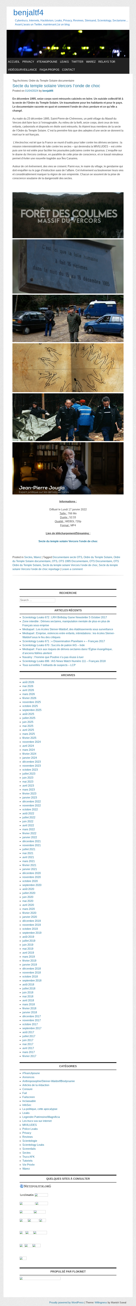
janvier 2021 (29, 869)
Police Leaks (30, 1128)
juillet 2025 (28, 718)
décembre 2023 (31, 761)
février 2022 (29, 833)
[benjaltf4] (68, 57)
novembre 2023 (31, 765)
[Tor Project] (23, 1233)
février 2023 (29, 793)
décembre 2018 (31, 968)
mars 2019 (28, 956)
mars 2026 (28, 694)
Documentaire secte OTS (67, 557)
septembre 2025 (31, 710)
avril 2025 (28, 730)
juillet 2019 (28, 940)
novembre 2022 (31, 805)
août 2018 (28, 984)
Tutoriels (27, 1160)
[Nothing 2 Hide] (23, 1259)
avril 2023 (28, 785)
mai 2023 (27, 781)
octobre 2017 (30, 1024)
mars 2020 (28, 909)
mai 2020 (27, 901)
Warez (91, 61)
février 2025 (29, 737)
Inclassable (29, 1101)
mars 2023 (28, 789)
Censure (27, 1089)
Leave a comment (72, 569)
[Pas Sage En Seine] (22, 1246)
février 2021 (29, 865)
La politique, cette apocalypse (39, 1109)
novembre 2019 (31, 924)
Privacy (28, 61)
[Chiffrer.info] (29, 1246)
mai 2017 (27, 1044)
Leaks (64, 61)
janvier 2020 (29, 916)
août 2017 (28, 1032)
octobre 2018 (30, 976)
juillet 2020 (28, 893)
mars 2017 (28, 1052)
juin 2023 (27, 777)
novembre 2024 (31, 741)
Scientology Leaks (33, 1144)
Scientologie (29, 1140)
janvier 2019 (29, 964)
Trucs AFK (28, 1156)
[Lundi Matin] (27, 1195)
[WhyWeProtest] (33, 1221)
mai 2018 (27, 996)
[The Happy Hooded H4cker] (29, 1233)
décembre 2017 (31, 1016)
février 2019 (29, 960)
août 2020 (28, 889)
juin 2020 (27, 897)
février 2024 (29, 753)
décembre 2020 (31, 873)
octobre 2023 (30, 769)
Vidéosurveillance (22, 69)
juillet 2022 (28, 817)
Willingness (101, 1302)
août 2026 (28, 682)
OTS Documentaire (100, 561)
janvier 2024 (29, 757)
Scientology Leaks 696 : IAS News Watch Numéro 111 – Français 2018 (64, 661)
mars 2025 (28, 733)
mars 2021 (28, 861)
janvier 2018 (29, 1012)
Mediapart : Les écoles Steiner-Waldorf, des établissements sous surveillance (67, 629)
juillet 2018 (28, 988)
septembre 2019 (31, 932)
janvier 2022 (29, 837)
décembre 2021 (31, 841)
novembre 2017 (31, 1020)
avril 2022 (28, 825)
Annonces (28, 1077)
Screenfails (29, 1148)
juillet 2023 (28, 773)
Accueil (14, 61)
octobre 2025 (30, 706)
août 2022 (28, 813)
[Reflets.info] (41, 1204)
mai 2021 (27, 853)
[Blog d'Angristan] (27, 1212)
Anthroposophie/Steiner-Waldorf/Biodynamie (48, 1081)
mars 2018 (28, 1004)
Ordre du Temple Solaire (98, 557)
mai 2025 (27, 726)
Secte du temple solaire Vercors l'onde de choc (70, 565)
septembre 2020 (31, 885)
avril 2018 (28, 1000)
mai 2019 (27, 948)
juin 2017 (27, 1040)
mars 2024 (28, 749)
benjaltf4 (28, 12)
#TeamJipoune (47, 61)
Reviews (27, 1136)
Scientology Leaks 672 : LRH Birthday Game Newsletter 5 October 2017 (64, 617)
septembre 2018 (31, 980)
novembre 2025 (31, 702)
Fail (24, 1093)
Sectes (28, 557)
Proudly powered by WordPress (66, 1302)
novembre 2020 (31, 877)
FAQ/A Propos (49, 69)
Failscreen (28, 1097)
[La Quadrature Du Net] (37, 1246)
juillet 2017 (28, 1036)
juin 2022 (27, 821)
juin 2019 (27, 944)
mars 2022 (28, 829)
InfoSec (26, 1105)
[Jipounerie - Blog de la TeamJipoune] (41, 1195)
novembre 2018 (31, 972)
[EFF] (42, 1221)
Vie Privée (28, 1164)
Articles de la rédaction (35, 1085)
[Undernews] (27, 1204)
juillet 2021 (28, 849)
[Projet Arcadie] (40, 1233)
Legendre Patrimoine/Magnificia (41, 1117)
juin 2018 (27, 992)
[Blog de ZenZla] (40, 1212)
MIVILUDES (29, 1125)
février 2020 (29, 912)
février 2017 (29, 1056)
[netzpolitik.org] (35, 1187)
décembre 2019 (31, 920)
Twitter (77, 61)
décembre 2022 (31, 801)
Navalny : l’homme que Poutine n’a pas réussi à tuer (53, 657)
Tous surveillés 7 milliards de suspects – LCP (49, 665)
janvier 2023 (29, 797)
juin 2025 (27, 722)
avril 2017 (28, 1048)
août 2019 (28, 936)
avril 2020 (28, 905)
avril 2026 (28, 690)
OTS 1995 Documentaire (73, 561)
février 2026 (29, 698)
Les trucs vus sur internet (37, 1121)
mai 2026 (27, 686)
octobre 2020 (30, 881)
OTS (54, 561)
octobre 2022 (30, 809)
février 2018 (29, 1008)
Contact (68, 69)
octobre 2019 (30, 928)
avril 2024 (28, 745)
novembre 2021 (31, 845)
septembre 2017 (31, 1028)
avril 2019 (28, 952)
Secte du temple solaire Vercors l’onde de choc (56, 85)
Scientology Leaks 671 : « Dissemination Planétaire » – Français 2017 (63, 641)
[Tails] (24, 1221)
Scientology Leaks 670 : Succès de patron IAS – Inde (53, 645)
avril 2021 (28, 857)
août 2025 (28, 714)
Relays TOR (106, 61)
